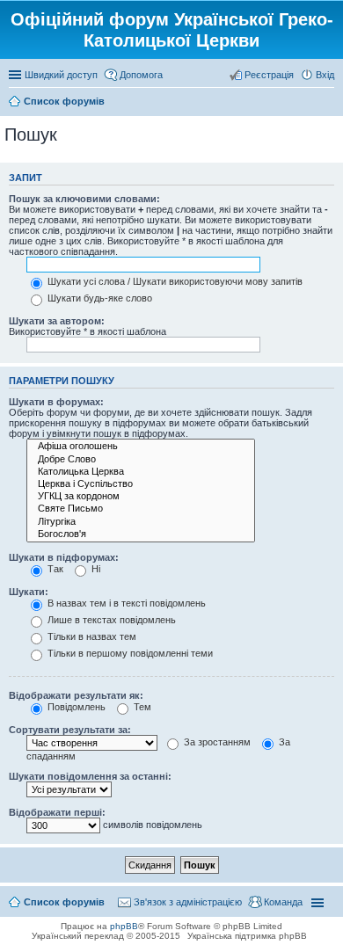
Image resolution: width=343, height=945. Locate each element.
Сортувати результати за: (70, 729)
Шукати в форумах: (56, 401)
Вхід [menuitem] (325, 74)
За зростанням (216, 742)
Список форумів (64, 902)
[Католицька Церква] (140, 472)
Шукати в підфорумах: (64, 557)
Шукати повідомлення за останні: (90, 776)
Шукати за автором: (57, 321)
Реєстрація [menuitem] (269, 74)
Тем (141, 706)
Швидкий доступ (61, 74)
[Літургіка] (140, 522)
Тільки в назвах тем (90, 636)
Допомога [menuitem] (141, 74)
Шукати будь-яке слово (98, 298)
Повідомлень (75, 706)
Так (54, 568)
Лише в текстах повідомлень (110, 619)
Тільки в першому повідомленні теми (129, 653)
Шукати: (28, 591)
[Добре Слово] (140, 460)
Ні (94, 568)
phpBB (124, 926)
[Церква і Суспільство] (140, 484)
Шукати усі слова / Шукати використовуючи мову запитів (174, 281)
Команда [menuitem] (283, 902)
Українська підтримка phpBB (247, 936)
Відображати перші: (57, 812)
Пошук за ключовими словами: (84, 198)
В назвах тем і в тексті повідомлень (125, 603)
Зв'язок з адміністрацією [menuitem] (188, 902)
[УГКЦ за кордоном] (140, 497)
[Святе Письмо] (140, 509)
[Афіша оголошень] (140, 446)
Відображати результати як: (76, 695)
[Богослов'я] (140, 534)
